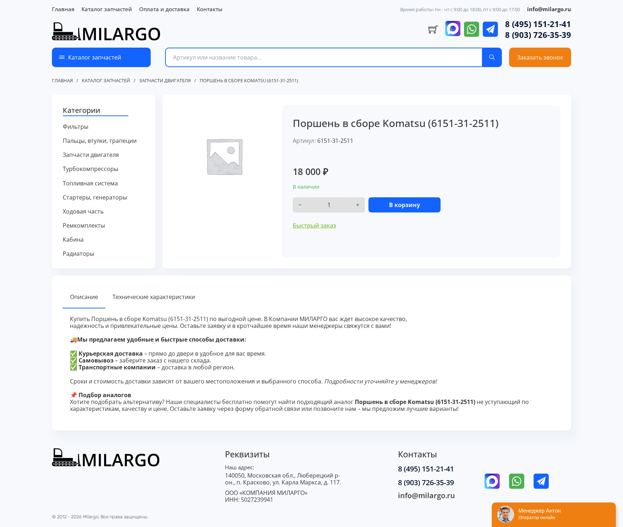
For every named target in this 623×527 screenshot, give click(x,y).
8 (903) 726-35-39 (538, 34)
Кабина (73, 239)
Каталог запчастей (106, 9)
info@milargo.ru (549, 9)
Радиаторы (78, 253)
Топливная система (90, 183)
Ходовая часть (83, 211)
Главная (63, 9)
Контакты (209, 9)
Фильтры (75, 126)
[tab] (84, 297)
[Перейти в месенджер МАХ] (452, 29)
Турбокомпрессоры (90, 169)
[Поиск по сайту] (492, 57)
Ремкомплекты (84, 225)
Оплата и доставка (164, 9)
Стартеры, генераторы (95, 197)
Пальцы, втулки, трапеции (100, 140)
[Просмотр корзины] (433, 29)
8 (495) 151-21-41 (538, 23)
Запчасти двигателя (165, 81)
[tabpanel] (311, 364)
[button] (104, 110)
